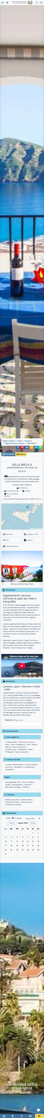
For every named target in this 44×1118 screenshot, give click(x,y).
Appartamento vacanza (14, 443)
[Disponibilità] (30, 1116)
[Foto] (4, 1116)
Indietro (12, 823)
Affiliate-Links (17, 720)
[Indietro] (7, 568)
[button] (18, 447)
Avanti (33, 823)
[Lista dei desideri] (7, 2)
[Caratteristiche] (22, 1116)
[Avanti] (36, 568)
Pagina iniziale (8, 441)
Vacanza (28, 441)
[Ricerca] (36, 2)
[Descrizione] (13, 1116)
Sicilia (19, 441)
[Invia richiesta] (39, 1116)
